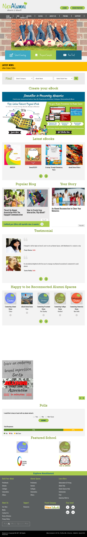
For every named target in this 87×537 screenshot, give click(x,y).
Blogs (40, 16)
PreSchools (5, 482)
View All (44, 220)
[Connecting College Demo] (65, 447)
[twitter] (73, 507)
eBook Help (62, 485)
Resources (26, 507)
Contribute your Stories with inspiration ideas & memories (21, 224)
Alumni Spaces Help (64, 488)
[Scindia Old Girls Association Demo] (65, 461)
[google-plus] (67, 512)
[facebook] (67, 507)
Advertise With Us (64, 498)
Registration (77, 8)
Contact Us (24, 17)
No (43, 417)
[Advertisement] (19, 343)
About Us (53, 16)
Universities (5, 492)
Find (18, 16)
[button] (6, 37)
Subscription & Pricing (65, 482)
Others (4, 495)
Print (60, 495)
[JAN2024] (12, 155)
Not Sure (51, 417)
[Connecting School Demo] (22, 447)
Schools (4, 485)
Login (64, 8)
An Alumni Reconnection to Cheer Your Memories (66, 209)
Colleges (4, 488)
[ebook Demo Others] (74, 155)
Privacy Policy (6, 519)
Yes (36, 417)
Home (8, 16)
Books (28, 16)
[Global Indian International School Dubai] (22, 461)
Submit (43, 420)
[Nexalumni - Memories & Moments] (22, 7)
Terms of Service (6, 516)
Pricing (65, 16)
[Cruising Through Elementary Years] (54, 155)
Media (4, 510)
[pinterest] (73, 512)
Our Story (4, 507)
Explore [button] (9, 17)
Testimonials (62, 492)
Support (78, 16)
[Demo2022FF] (33, 155)
